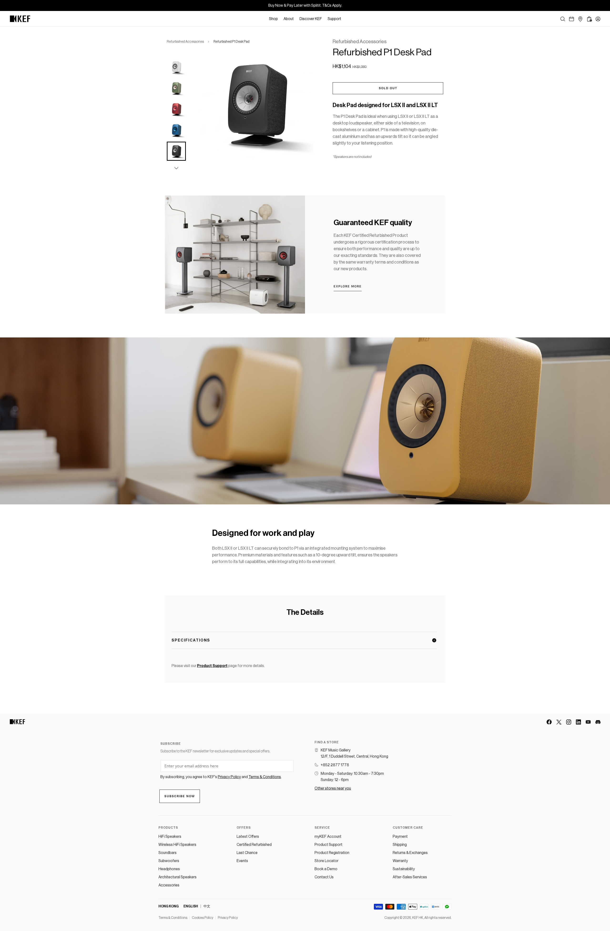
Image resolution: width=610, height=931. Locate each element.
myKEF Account (328, 836)
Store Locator (326, 861)
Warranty (400, 861)
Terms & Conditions (172, 918)
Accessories (168, 885)
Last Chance (247, 853)
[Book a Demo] (571, 18)
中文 (206, 906)
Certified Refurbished (254, 845)
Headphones (169, 869)
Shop (273, 19)
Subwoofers (168, 861)
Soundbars (167, 853)
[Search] (562, 18)
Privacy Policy (228, 918)
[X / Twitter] (558, 721)
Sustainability (404, 869)
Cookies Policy (202, 918)
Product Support (328, 845)
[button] (176, 168)
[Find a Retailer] (580, 18)
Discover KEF (311, 19)
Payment (400, 836)
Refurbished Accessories (185, 41)
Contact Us (324, 877)
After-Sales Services (410, 877)
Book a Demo (326, 869)
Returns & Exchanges (410, 853)
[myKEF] (597, 18)
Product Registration (332, 853)
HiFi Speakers (169, 836)
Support (334, 19)
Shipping (400, 845)
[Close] (346, 19)
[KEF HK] (20, 19)
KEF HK (417, 918)
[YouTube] (588, 721)
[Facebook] (549, 721)
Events (242, 861)
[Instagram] (568, 721)
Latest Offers (248, 836)
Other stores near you (333, 788)
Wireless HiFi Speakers (177, 845)
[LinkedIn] (578, 721)
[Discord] (597, 721)
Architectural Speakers (177, 877)
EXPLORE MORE (348, 286)
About (289, 19)
